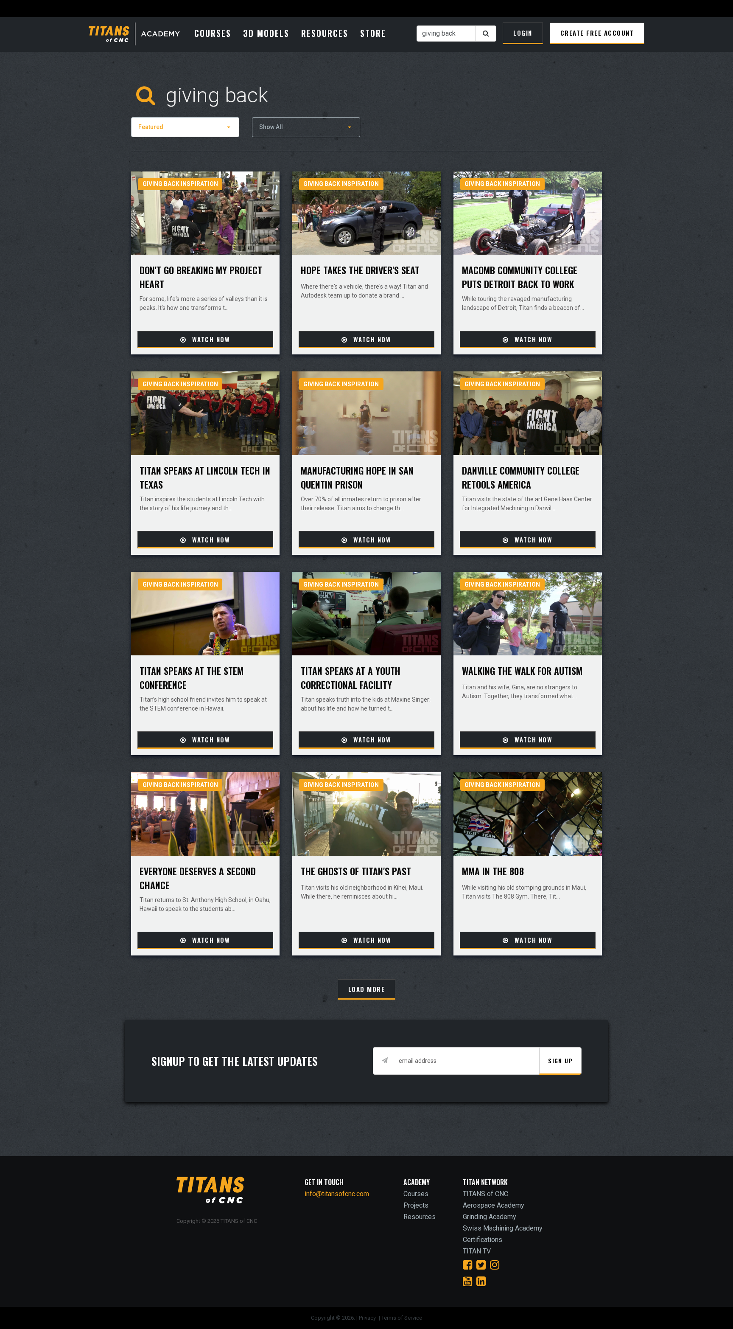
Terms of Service (401, 1318)
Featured (150, 127)
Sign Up (560, 1060)
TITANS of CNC (485, 1194)
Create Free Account (597, 32)
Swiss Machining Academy (503, 1228)
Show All (271, 127)
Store (373, 33)
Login (522, 32)
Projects (415, 1205)
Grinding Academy (489, 1217)
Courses (212, 33)
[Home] (139, 34)
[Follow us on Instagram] (494, 1265)
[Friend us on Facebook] (467, 1265)
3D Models (266, 33)
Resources (324, 33)
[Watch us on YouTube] (467, 1281)
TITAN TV (477, 1251)
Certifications (482, 1240)
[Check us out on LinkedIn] (481, 1281)
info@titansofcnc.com (337, 1194)
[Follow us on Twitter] (481, 1265)
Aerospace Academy (493, 1205)
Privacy (368, 1318)
